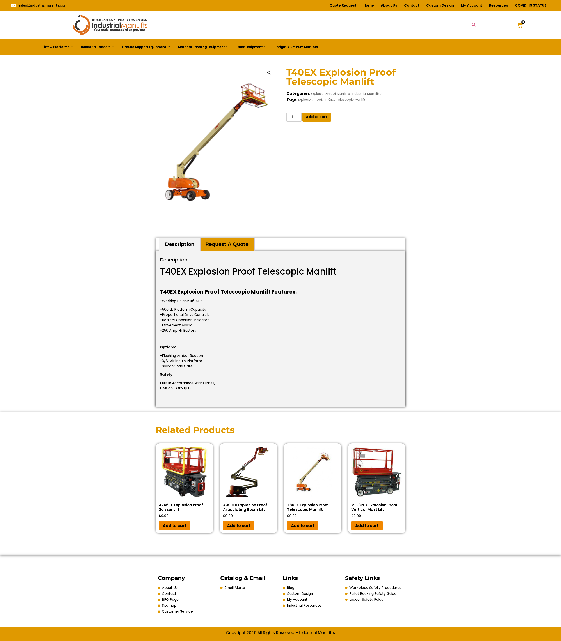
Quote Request (343, 5)
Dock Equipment (249, 47)
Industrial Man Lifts (367, 93)
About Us (389, 5)
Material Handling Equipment (201, 47)
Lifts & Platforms (56, 47)
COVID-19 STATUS (531, 5)
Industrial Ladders (95, 47)
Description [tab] (179, 244)
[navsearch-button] (473, 25)
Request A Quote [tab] (227, 244)
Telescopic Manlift (351, 99)
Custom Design (440, 5)
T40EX (329, 99)
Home (368, 5)
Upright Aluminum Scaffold (296, 47)
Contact (411, 5)
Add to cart (316, 116)
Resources (498, 5)
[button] (269, 73)
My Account (471, 5)
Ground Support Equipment (144, 47)
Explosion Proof (310, 99)
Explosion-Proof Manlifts (330, 93)
